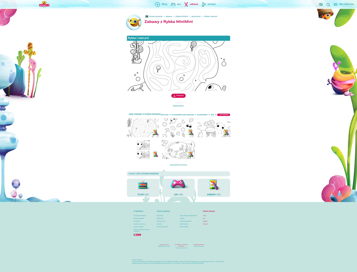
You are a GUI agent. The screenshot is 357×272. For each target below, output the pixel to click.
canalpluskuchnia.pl (198, 244)
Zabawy (205, 221)
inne (212, 115)
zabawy (169, 16)
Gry (204, 218)
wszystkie (165, 115)
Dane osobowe (184, 224)
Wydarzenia (160, 218)
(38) (178, 194)
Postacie (205, 224)
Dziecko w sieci (161, 221)
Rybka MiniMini (182, 16)
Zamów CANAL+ (184, 226)
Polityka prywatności (186, 221)
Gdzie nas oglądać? (139, 218)
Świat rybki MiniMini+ (163, 226)
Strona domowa (155, 16)
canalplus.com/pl (164, 244)
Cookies (182, 218)
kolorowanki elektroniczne (183, 115)
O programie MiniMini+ (140, 215)
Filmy (204, 215)
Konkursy (159, 224)
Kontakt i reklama (138, 226)
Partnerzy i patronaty (139, 224)
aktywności (196, 16)
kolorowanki (202, 115)
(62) (143, 194)
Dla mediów (137, 221)
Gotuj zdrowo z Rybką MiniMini (188, 215)
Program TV (160, 215)
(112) (214, 194)
